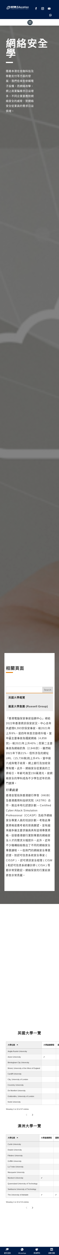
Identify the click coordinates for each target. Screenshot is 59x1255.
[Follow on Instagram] (42, 8)
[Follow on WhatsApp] (50, 15)
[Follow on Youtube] (49, 8)
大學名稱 (11, 1045)
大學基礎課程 (48, 1045)
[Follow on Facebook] (36, 8)
